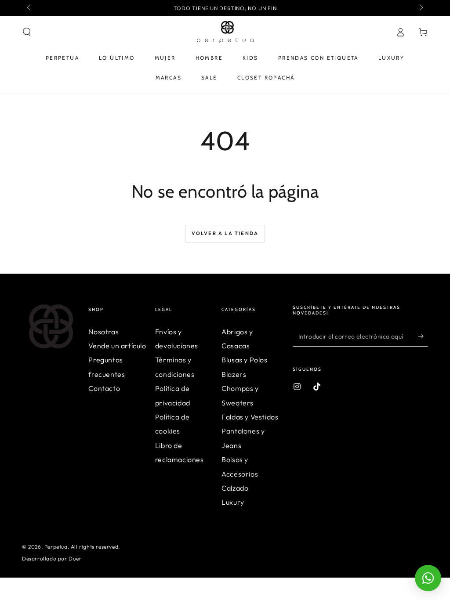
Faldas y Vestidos (249, 416)
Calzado (234, 488)
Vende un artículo (117, 345)
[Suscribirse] (423, 336)
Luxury (232, 502)
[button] (26, 32)
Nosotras (103, 331)
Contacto (104, 388)
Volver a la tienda (225, 233)
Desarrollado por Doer (52, 558)
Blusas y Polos (244, 359)
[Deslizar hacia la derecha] (420, 8)
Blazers (233, 374)
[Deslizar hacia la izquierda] (29, 8)
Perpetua (56, 546)
